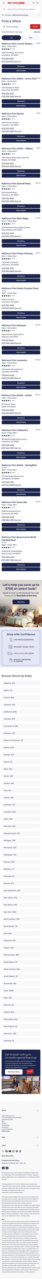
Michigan (9, 840)
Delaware (9, 733)
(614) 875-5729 (8, 94)
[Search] (4, 9)
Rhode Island (10, 962)
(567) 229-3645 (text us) (11, 308)
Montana (9, 869)
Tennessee (10, 983)
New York (10, 912)
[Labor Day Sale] (21, 627)
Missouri (9, 862)
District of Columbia (13, 740)
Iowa (7, 790)
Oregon (9, 948)
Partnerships (6, 1125)
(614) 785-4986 (8, 305)
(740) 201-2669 (8, 340)
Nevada (9, 883)
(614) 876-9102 (8, 163)
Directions (21, 66)
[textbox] (23, 9)
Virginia (9, 1012)
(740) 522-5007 (8, 410)
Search (35, 26)
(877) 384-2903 (7, 1156)
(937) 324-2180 (8, 482)
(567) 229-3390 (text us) (11, 131)
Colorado (9, 719)
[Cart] (38, 3)
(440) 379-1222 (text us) (11, 378)
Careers (4, 1123)
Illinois (8, 776)
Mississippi (10, 855)
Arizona (9, 697)
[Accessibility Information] (5, 1168)
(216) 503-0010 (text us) (11, 166)
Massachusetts (12, 833)
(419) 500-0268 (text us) (11, 271)
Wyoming (9, 1041)
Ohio (7, 933)
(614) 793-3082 (8, 198)
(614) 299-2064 (8, 58)
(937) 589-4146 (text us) (11, 560)
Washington (10, 1019)
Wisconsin (10, 1034)
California (10, 712)
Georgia (9, 755)
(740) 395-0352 (8, 445)
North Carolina (11, 919)
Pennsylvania (11, 955)
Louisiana (10, 812)
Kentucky (9, 805)
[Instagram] (13, 1151)
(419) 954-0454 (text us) (11, 96)
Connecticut (11, 726)
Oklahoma (10, 941)
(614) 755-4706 (8, 233)
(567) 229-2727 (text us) (11, 61)
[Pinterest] (17, 1151)
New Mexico (10, 905)
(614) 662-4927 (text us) (11, 448)
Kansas (8, 798)
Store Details (21, 71)
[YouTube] (10, 1151)
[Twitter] (3, 1151)
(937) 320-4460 (8, 557)
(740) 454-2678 (8, 517)
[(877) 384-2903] (33, 3)
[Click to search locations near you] (4, 26)
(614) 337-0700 (8, 128)
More (3, 1219)
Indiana (9, 783)
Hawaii (8, 762)
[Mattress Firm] (16, 3)
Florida (9, 748)
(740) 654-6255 (8, 375)
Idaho (8, 769)
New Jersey (10, 898)
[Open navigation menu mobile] (4, 3)
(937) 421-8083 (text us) (11, 485)
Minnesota (10, 848)
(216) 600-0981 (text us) (11, 413)
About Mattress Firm (8, 1116)
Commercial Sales (7, 1119)
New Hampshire (12, 891)
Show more (6, 1131)
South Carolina (12, 969)
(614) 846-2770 (8, 268)
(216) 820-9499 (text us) (11, 520)
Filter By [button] (37, 32)
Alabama (9, 683)
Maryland (9, 826)
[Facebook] (6, 1151)
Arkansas (9, 705)
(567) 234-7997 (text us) (11, 236)
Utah (8, 998)
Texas (8, 991)
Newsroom (5, 1127)
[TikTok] (20, 1151)
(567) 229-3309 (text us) (11, 201)
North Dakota (10, 926)
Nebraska (9, 876)
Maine (8, 819)
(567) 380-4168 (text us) (11, 343)
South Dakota (11, 976)
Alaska (8, 690)
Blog (3, 1121)
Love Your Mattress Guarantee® (12, 1117)
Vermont (9, 1005)
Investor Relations (7, 1129)
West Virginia (10, 1026)
